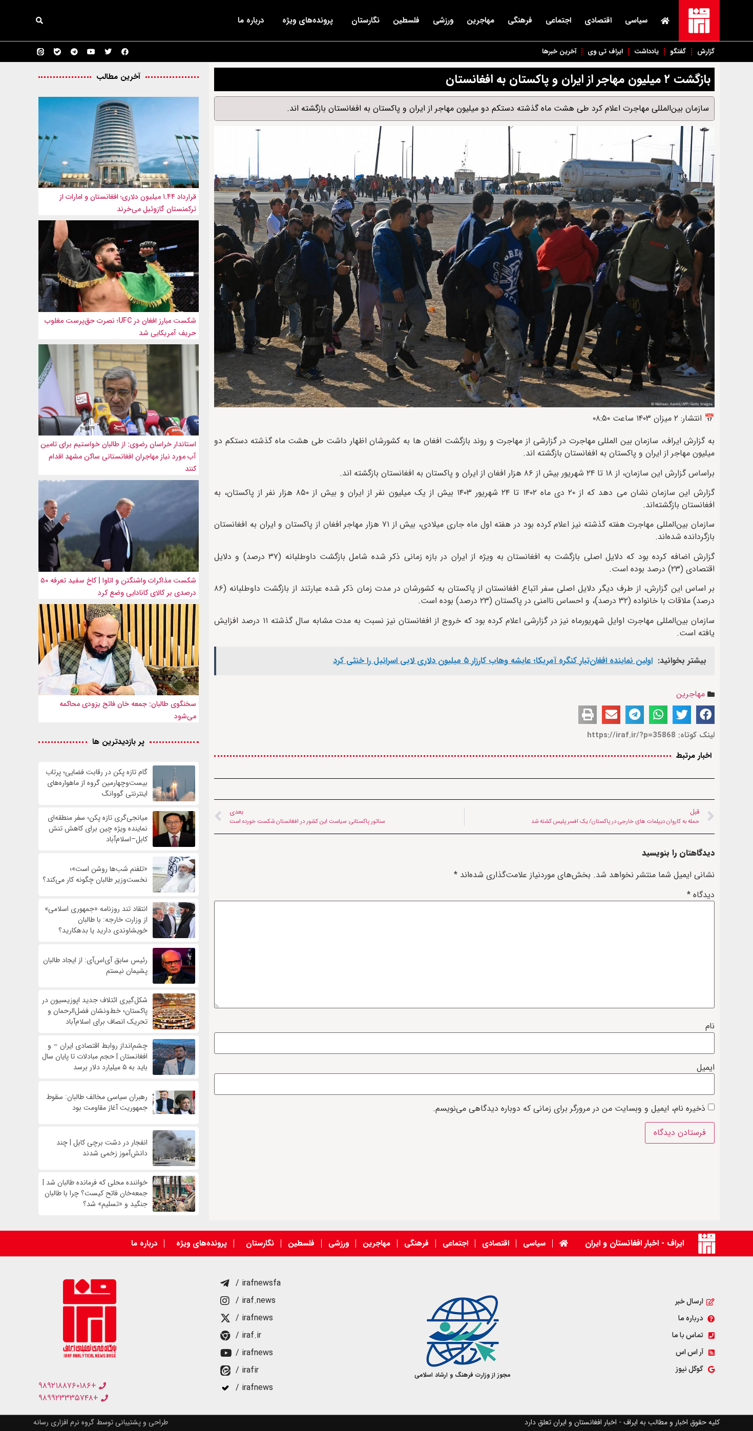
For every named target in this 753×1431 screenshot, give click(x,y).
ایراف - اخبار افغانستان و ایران (634, 1243)
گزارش (706, 51)
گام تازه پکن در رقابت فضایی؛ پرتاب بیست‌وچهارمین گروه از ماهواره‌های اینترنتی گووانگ (97, 783)
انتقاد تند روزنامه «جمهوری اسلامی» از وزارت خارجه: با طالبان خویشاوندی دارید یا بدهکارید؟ (96, 920)
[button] (39, 20)
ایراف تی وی (605, 51)
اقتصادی (598, 20)
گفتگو (678, 51)
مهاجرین (480, 20)
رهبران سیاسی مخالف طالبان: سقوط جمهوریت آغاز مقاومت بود (97, 1102)
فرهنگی (520, 20)
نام (710, 1026)
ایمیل (706, 1068)
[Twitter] (108, 52)
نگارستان (365, 20)
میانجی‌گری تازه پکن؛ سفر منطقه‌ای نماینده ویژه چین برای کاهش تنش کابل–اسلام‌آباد (98, 829)
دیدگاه (701, 895)
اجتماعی (558, 20)
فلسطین (406, 20)
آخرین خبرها (559, 51)
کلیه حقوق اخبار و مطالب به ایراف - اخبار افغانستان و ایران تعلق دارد (622, 1422)
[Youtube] (91, 52)
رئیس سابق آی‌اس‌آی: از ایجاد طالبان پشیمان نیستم (95, 966)
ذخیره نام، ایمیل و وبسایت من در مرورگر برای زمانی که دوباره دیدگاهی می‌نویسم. (569, 1109)
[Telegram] (74, 52)
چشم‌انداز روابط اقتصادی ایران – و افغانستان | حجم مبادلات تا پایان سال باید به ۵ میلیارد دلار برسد (95, 1057)
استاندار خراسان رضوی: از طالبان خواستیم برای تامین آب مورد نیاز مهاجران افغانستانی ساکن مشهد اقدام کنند (118, 456)
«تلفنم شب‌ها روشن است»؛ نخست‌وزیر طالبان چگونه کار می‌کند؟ (95, 874)
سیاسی (636, 20)
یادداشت (646, 51)
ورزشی (443, 20)
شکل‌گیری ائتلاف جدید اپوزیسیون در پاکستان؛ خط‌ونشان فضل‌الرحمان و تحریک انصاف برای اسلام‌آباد (95, 1011)
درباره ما (251, 20)
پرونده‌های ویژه (307, 20)
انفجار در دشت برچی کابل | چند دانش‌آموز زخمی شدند (102, 1148)
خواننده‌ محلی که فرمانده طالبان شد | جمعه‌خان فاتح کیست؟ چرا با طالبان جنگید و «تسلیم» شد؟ (95, 1193)
